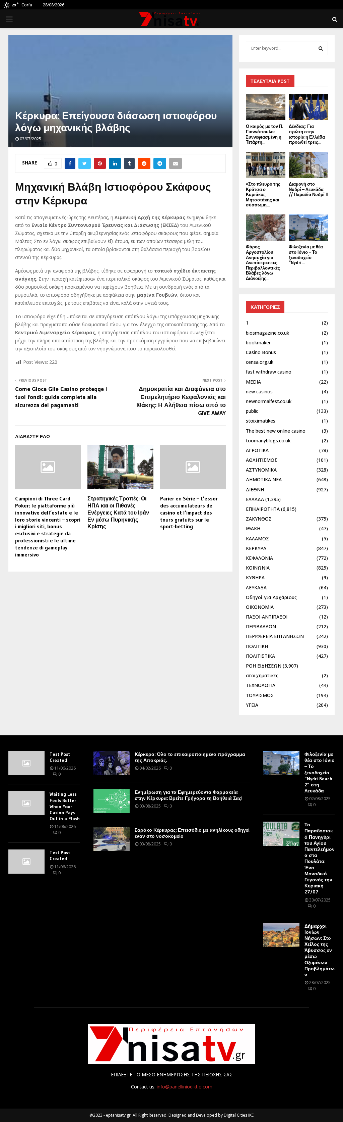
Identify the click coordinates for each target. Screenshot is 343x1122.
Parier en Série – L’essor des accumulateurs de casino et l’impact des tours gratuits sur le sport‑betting (189, 512)
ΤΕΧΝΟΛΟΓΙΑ (260, 685)
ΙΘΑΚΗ (253, 528)
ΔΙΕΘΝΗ (255, 489)
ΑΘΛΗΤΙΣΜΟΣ (261, 460)
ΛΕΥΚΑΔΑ (256, 587)
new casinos (259, 391)
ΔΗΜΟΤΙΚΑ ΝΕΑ (264, 479)
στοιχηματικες (262, 675)
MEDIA (253, 382)
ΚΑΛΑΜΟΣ (257, 538)
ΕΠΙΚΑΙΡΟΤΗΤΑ (263, 509)
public (252, 411)
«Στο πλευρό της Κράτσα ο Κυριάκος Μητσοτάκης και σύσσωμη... (263, 194)
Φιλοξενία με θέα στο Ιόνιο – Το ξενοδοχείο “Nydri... (306, 254)
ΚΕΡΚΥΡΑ (256, 548)
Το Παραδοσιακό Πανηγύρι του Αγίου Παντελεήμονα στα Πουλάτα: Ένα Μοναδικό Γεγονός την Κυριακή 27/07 (319, 858)
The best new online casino (275, 431)
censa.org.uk (259, 362)
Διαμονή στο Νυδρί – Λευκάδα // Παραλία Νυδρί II (308, 189)
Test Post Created (60, 757)
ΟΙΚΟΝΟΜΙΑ (260, 607)
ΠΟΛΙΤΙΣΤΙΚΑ (260, 656)
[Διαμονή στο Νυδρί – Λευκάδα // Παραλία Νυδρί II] (308, 165)
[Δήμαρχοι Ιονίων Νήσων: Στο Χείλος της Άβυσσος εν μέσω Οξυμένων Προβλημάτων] (281, 935)
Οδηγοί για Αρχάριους (271, 597)
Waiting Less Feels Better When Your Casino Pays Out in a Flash (65, 806)
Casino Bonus (261, 352)
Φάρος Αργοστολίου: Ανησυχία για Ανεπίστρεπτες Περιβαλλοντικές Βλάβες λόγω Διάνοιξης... (263, 262)
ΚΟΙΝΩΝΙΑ (258, 568)
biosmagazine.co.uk (267, 333)
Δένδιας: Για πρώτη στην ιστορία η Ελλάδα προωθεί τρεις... (307, 134)
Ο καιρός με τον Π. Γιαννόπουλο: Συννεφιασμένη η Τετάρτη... (264, 134)
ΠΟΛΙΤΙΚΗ (257, 646)
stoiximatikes (260, 421)
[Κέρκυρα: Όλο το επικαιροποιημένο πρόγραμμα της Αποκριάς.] (111, 763)
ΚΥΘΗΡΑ (255, 577)
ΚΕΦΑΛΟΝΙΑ (259, 558)
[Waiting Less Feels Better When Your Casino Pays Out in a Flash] (26, 803)
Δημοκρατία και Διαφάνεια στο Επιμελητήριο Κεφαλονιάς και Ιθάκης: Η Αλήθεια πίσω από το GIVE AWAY (181, 401)
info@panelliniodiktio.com (184, 1086)
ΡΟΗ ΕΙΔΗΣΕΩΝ (263, 666)
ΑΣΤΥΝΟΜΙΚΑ (261, 470)
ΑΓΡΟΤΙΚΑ (257, 450)
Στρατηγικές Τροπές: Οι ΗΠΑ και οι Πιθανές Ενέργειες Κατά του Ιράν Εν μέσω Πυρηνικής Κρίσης (118, 512)
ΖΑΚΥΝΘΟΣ (259, 519)
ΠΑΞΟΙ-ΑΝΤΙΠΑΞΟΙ (266, 617)
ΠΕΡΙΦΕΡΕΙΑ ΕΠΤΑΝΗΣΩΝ (275, 636)
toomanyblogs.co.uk (268, 440)
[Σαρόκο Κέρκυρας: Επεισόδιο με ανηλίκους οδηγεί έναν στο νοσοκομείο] (111, 839)
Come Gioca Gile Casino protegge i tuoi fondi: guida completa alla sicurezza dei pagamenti (61, 397)
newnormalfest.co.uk (268, 401)
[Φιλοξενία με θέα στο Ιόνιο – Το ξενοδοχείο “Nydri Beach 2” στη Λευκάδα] (308, 227)
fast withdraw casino (268, 372)
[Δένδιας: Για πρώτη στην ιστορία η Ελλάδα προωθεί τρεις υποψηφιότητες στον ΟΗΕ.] (308, 107)
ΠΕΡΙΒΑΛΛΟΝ (261, 626)
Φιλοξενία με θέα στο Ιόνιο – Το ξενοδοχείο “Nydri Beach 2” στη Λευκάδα (319, 772)
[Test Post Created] (26, 763)
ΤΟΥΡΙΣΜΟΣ (260, 695)
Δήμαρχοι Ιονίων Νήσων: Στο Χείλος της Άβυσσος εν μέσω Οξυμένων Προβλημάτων (319, 950)
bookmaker (258, 342)
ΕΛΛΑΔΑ (255, 499)
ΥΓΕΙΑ (252, 705)
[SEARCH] (321, 48)
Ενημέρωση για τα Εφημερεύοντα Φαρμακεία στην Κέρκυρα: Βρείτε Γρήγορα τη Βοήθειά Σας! (189, 795)
